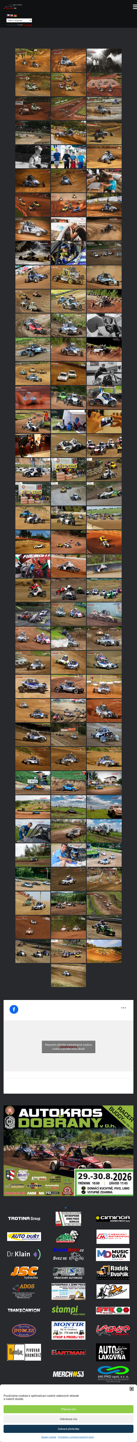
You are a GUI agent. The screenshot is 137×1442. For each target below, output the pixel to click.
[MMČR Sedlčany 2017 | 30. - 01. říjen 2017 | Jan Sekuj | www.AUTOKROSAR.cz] (104, 951)
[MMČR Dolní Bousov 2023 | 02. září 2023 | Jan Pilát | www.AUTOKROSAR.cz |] (32, 325)
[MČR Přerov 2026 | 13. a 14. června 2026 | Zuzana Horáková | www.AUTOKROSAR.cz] (104, 60)
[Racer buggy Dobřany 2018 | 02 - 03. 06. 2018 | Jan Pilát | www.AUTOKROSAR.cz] (68, 397)
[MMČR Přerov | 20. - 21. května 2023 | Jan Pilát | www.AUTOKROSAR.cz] (32, 373)
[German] (15, 15)
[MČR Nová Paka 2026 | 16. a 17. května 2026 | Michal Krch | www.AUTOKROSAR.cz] (32, 108)
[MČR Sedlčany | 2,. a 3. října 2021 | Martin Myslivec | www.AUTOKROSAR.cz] (32, 758)
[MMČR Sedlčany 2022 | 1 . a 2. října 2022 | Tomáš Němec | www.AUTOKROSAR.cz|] (32, 662)
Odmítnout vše (68, 1419)
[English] (11, 15)
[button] (131, 1389)
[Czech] (8, 15)
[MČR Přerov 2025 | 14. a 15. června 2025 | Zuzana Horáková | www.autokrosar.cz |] (104, 180)
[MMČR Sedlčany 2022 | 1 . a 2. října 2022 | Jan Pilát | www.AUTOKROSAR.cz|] (68, 638)
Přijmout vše (68, 1409)
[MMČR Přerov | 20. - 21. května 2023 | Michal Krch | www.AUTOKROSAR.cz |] (68, 373)
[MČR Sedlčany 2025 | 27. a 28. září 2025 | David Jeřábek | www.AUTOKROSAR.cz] (68, 132)
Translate (28, 25)
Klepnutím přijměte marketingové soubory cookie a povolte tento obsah (68, 1046)
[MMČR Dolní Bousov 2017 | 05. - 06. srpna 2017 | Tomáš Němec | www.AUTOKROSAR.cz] (68, 469)
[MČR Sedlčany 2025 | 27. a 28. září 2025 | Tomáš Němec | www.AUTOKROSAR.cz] (104, 108)
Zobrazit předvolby (68, 1428)
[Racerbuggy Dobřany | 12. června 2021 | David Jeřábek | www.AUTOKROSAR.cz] (104, 782)
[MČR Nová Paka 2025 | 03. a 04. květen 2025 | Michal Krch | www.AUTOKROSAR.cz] (32, 205)
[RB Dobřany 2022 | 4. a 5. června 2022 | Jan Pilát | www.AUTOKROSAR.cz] (68, 686)
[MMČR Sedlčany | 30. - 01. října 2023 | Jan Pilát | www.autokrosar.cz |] (68, 277)
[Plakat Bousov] (68, 1203)
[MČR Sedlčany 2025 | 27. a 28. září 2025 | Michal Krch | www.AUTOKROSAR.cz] (32, 132)
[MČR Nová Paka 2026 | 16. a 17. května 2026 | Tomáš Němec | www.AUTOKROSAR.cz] (104, 84)
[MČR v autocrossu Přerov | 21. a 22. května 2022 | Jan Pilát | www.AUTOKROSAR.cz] (32, 710)
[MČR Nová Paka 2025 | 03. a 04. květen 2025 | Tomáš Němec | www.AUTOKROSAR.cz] (68, 205)
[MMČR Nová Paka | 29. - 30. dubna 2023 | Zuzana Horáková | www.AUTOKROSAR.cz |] (104, 373)
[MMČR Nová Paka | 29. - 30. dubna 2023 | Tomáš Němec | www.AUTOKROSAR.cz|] (32, 397)
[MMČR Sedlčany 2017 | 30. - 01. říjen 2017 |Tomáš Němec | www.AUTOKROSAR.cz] (104, 445)
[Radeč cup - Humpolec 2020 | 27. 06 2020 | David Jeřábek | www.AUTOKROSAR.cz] (68, 855)
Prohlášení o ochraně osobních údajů (76, 1437)
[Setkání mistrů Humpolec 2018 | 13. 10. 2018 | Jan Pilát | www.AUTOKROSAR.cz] (68, 445)
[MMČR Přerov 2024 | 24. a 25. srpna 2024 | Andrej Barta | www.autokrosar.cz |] (104, 229)
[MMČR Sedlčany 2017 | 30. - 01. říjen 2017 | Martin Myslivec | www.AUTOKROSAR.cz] (68, 951)
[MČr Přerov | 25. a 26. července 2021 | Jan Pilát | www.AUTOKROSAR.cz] (32, 782)
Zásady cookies (48, 1437)
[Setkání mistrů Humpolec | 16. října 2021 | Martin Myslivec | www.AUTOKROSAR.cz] (32, 734)
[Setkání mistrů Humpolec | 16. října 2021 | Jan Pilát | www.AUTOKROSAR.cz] (104, 734)
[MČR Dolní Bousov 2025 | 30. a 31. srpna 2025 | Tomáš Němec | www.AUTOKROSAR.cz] (104, 132)
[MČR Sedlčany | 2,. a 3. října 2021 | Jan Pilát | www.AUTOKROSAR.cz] (104, 758)
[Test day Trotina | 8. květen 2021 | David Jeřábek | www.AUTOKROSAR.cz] (68, 807)
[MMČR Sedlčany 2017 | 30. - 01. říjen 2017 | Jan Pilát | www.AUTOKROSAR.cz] (32, 469)
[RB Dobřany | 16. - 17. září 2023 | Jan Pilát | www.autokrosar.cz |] (104, 277)
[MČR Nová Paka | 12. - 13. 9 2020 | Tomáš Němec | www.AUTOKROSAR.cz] (104, 710)
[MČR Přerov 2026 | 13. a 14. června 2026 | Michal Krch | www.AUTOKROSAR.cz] (32, 84)
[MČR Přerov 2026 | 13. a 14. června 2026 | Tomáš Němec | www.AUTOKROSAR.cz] (32, 60)
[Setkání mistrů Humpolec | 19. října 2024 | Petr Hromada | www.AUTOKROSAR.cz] (104, 205)
